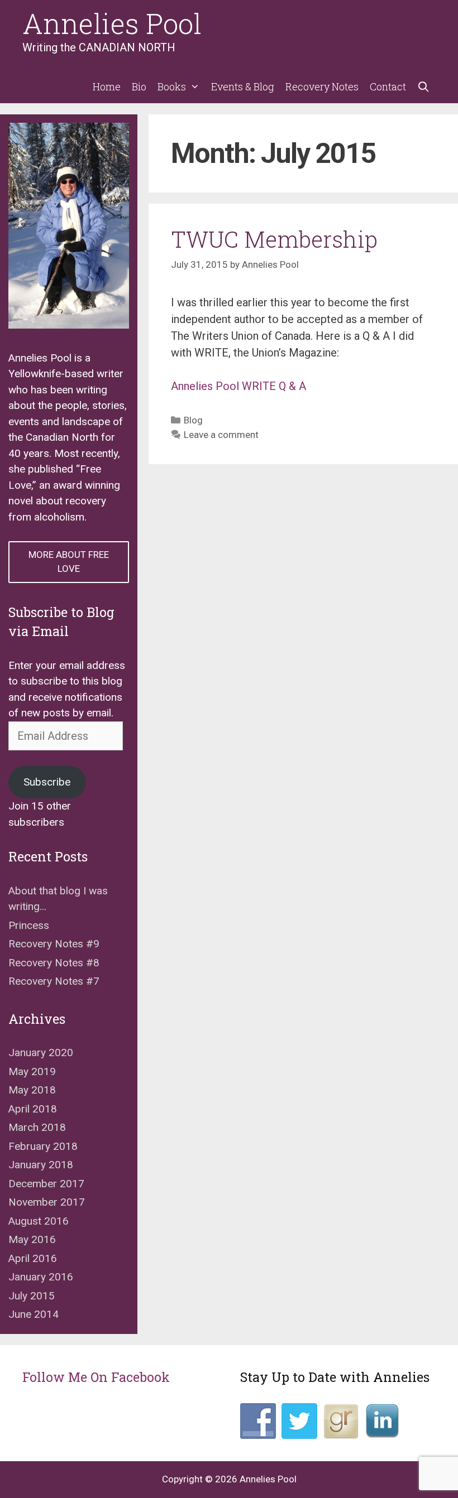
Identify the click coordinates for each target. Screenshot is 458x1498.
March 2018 (37, 1127)
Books (172, 86)
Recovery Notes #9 (53, 943)
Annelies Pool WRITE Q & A (238, 386)
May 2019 (32, 1071)
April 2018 (32, 1108)
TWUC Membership (274, 239)
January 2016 (40, 1276)
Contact (388, 86)
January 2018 (40, 1164)
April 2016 (32, 1258)
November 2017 (46, 1202)
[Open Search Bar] (424, 86)
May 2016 (32, 1239)
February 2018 (43, 1146)
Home (107, 86)
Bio (139, 86)
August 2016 (38, 1221)
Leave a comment (221, 434)
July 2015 (31, 1295)
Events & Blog (242, 86)
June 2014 (33, 1314)
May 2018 (32, 1089)
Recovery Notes (322, 86)
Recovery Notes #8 (53, 962)
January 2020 (40, 1052)
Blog (193, 420)
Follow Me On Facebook (96, 1377)
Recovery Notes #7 (53, 981)
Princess (28, 925)
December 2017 (46, 1183)
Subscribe (46, 782)
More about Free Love (68, 562)
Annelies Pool (112, 23)
